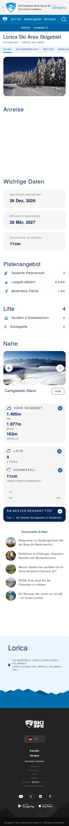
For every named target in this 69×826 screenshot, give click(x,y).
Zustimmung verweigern (34, 786)
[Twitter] (30, 796)
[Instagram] (40, 796)
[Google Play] (26, 805)
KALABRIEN (10, 42)
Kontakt (34, 750)
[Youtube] (21, 796)
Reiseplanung (33, 19)
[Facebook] (50, 796)
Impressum (34, 766)
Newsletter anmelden (34, 761)
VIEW (58, 391)
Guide (7, 49)
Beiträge (50, 19)
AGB (35, 774)
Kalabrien (55, 517)
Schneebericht (27, 49)
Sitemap (34, 778)
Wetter (16, 19)
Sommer (39, 28)
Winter (25, 28)
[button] (63, 19)
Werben (34, 755)
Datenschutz (34, 770)
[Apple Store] (45, 805)
